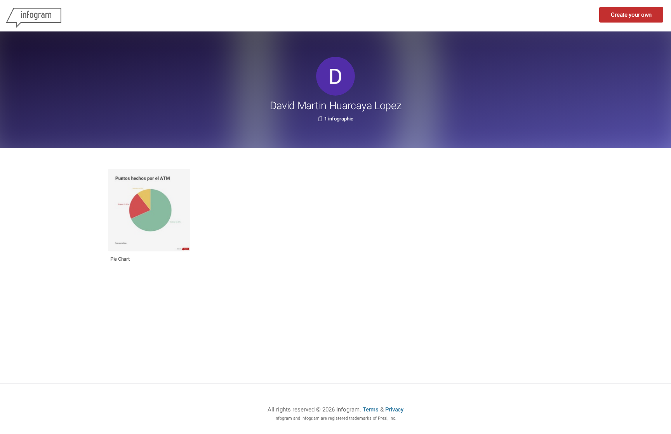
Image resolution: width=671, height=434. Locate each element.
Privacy (394, 409)
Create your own (631, 14)
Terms (371, 409)
